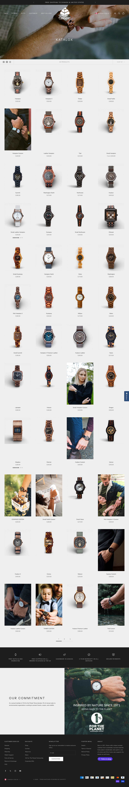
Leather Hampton (49, 153)
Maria (80, 274)
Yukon (111, 353)
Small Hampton (111, 153)
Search (83, 745)
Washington (111, 274)
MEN (6, 13)
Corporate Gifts (29, 761)
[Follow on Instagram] (15, 771)
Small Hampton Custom (80, 407)
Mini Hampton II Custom (111, 519)
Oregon (111, 407)
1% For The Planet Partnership (34, 758)
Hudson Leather (80, 353)
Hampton (18, 99)
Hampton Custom (18, 153)
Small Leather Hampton (18, 232)
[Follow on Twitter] (10, 771)
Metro (111, 313)
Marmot (49, 462)
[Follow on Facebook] (5, 771)
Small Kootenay (17, 274)
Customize (33, 13)
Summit (17, 193)
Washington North (48, 193)
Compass (49, 232)
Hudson (111, 193)
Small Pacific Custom (49, 519)
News (26, 755)
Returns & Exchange (10, 761)
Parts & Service (9, 758)
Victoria (49, 407)
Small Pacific (111, 99)
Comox (49, 574)
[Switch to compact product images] (10, 62)
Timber (80, 99)
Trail (80, 153)
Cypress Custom (111, 574)
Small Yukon (80, 519)
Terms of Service (86, 748)
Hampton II (49, 99)
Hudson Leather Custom (18, 629)
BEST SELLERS (46, 13)
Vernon (111, 462)
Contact (27, 748)
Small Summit (18, 353)
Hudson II (18, 574)
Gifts (23, 13)
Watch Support (9, 755)
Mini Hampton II (18, 313)
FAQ (6, 764)
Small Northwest (80, 232)
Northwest (80, 193)
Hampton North (49, 274)
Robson (80, 574)
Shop (26, 745)
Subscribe (56, 759)
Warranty (7, 752)
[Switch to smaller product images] (7, 62)
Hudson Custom (80, 462)
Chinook (111, 232)
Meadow (17, 462)
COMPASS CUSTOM (18, 519)
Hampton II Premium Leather (49, 353)
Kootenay (49, 313)
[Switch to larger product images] (4, 62)
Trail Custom (111, 629)
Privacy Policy (85, 755)
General (7, 745)
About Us (28, 752)
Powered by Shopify (58, 779)
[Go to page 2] (70, 639)
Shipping (7, 748)
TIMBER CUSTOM (49, 629)
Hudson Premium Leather (80, 629)
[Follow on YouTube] (20, 771)
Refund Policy (85, 752)
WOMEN (14, 13)
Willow (80, 313)
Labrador (17, 407)
